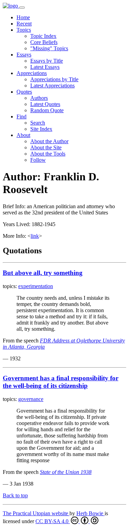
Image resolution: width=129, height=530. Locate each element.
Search (37, 123)
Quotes (24, 92)
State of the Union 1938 (66, 472)
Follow (38, 160)
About (23, 135)
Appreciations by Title (54, 79)
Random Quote (47, 110)
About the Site (46, 147)
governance (30, 399)
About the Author (49, 141)
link (35, 236)
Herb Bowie (90, 513)
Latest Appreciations (52, 85)
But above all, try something (43, 272)
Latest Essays (45, 67)
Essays (24, 54)
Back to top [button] (15, 495)
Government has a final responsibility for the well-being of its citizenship (60, 381)
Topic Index (43, 36)
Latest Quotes (45, 104)
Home (23, 17)
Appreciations (32, 73)
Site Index (41, 129)
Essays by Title (46, 61)
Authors (39, 98)
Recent (24, 23)
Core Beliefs (43, 42)
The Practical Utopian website (36, 513)
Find (21, 116)
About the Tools (47, 154)
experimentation (35, 286)
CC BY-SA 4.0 (52, 521)
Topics (24, 30)
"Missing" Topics (49, 48)
